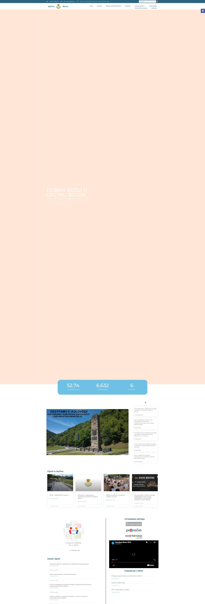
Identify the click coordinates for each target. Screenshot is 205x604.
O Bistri (99, 6)
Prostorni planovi (141, 8)
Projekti (154, 8)
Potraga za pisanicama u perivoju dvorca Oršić (127, 576)
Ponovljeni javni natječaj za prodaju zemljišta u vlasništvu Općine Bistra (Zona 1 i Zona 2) (145, 434)
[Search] (157, 1)
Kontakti (128, 6)
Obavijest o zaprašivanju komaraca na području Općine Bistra (88, 496)
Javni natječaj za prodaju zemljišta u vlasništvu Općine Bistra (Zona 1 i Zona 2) (145, 445)
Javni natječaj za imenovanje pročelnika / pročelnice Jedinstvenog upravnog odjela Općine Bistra (144, 422)
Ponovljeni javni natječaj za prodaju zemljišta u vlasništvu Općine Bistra (145, 410)
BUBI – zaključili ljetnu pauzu (59, 495)
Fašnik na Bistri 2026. (118, 583)
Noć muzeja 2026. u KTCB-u (120, 589)
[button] (203, 11)
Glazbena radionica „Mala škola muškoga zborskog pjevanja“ (69, 564)
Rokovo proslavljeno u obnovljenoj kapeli (63, 574)
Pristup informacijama (113, 6)
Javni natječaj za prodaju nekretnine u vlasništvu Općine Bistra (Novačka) (144, 457)
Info (91, 6)
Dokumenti (153, 6)
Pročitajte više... (54, 498)
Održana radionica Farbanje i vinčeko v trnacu (115, 495)
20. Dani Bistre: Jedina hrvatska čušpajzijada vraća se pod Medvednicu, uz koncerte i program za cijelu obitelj (144, 497)
